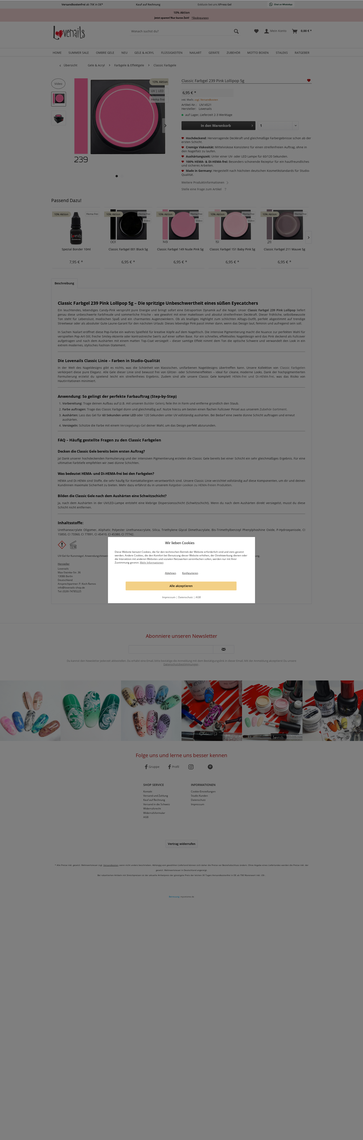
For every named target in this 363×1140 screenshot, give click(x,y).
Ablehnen (170, 573)
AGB (198, 597)
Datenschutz (185, 597)
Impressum (168, 597)
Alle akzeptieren (181, 586)
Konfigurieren (190, 573)
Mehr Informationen (151, 562)
